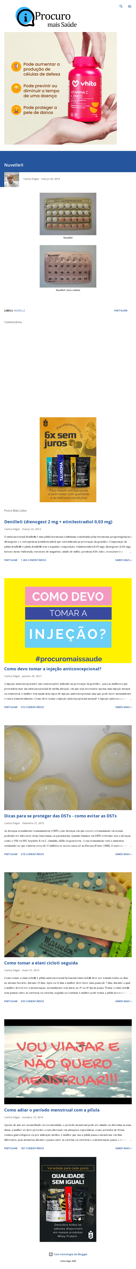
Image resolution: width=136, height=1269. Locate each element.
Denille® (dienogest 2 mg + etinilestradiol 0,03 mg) (58, 522)
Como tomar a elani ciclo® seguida (41, 963)
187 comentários (32, 1148)
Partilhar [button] (121, 310)
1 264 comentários (33, 560)
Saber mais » (123, 560)
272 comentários (32, 707)
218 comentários (32, 854)
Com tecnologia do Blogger (70, 1254)
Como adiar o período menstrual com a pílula (52, 1110)
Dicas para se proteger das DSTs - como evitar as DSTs (60, 816)
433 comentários (32, 1001)
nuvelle (19, 310)
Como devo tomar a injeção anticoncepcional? (52, 669)
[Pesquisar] (121, 6)
